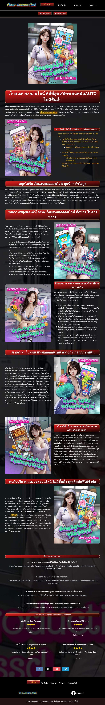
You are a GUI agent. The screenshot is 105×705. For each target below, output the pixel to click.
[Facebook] (39, 669)
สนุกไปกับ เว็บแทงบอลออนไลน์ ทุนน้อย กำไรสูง (79, 139)
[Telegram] (65, 669)
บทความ (78, 5)
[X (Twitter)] (48, 669)
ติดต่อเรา (62, 683)
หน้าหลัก (47, 4)
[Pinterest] (56, 669)
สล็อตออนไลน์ (72, 683)
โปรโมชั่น (62, 5)
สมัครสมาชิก (61, 14)
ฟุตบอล (14, 515)
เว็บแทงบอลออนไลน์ (48, 112)
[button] (31, 53)
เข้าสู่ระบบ (46, 14)
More (92, 5)
